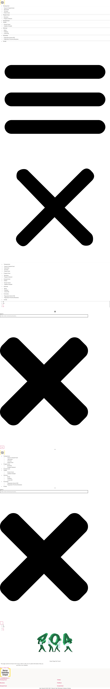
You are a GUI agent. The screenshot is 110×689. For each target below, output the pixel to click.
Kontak (4, 41)
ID (3, 301)
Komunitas (5, 35)
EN (3, 303)
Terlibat (4, 22)
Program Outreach (8, 18)
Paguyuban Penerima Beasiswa (11, 39)
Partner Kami (7, 12)
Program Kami (6, 14)
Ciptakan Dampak (8, 26)
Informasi (5, 28)
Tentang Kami (6, 5)
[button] (55, 152)
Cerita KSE (6, 33)
